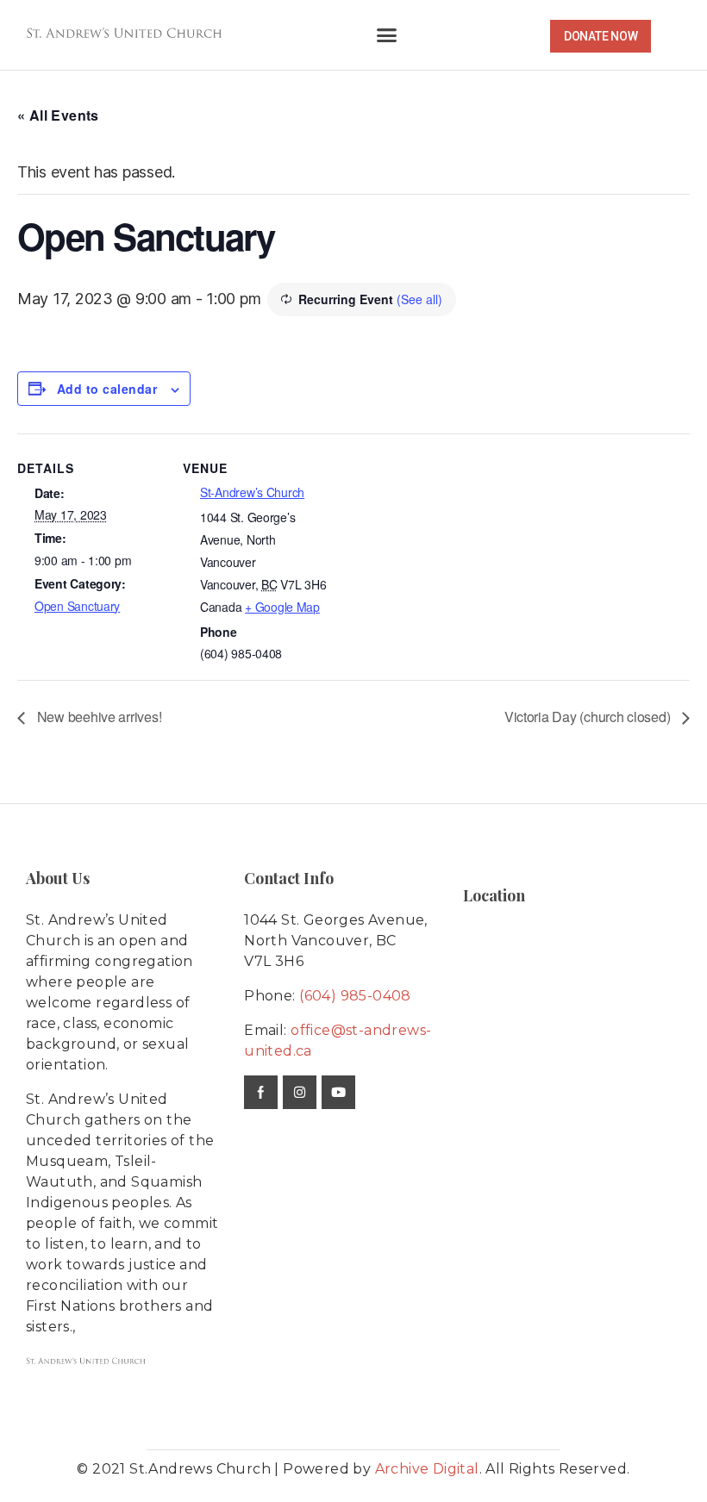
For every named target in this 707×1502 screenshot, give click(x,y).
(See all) (419, 299)
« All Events (58, 115)
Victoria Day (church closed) (588, 716)
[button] (386, 35)
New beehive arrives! (97, 716)
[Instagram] (299, 1092)
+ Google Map (282, 606)
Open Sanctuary (77, 605)
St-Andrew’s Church (252, 492)
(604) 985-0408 (355, 996)
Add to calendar (107, 388)
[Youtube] (338, 1092)
